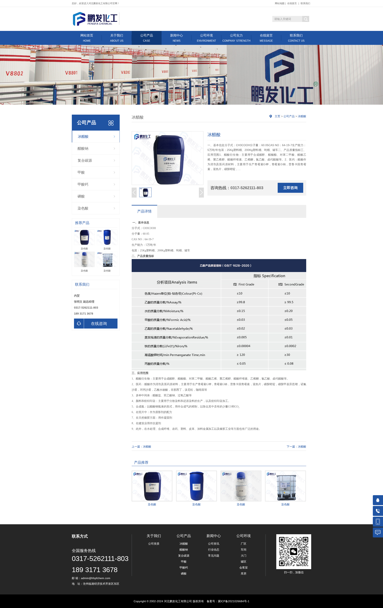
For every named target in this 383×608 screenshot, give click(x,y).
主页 (277, 116)
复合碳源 (85, 160)
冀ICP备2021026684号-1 (233, 601)
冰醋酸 (83, 137)
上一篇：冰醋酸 (141, 446)
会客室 (243, 567)
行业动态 (213, 549)
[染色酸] (152, 486)
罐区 (243, 561)
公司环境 (206, 38)
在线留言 (292, 3)
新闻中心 (176, 38)
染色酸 (83, 208)
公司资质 (153, 543)
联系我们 (305, 3)
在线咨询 (99, 323)
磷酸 (81, 196)
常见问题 (213, 555)
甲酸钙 (83, 184)
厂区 (243, 543)
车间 (243, 549)
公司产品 (146, 38)
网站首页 (86, 38)
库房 (243, 573)
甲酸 (81, 172)
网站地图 (279, 3)
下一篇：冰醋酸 (296, 446)
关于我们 (116, 38)
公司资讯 (213, 543)
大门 (243, 555)
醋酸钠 (83, 149)
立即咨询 (290, 188)
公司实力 (236, 38)
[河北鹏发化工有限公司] (96, 18)
